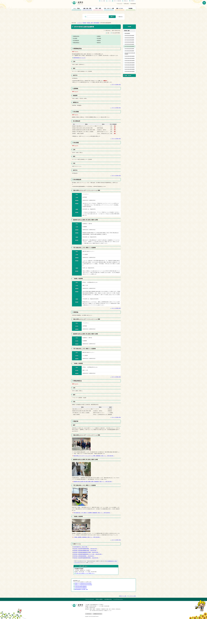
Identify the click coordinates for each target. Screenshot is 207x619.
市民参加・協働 (90, 22)
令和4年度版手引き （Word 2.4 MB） (81, 546)
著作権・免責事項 (99, 599)
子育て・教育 (98, 8)
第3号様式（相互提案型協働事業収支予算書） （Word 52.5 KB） (86, 552)
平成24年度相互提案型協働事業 (129, 69)
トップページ (79, 22)
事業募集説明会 (76, 36)
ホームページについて (90, 599)
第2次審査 (99, 38)
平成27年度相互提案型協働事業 (129, 62)
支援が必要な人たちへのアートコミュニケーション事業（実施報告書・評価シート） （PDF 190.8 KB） (94, 455)
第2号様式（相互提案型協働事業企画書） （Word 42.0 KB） (85, 550)
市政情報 (130, 8)
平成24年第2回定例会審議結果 (81, 587)
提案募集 (99, 36)
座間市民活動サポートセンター (80, 57)
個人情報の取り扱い (108, 599)
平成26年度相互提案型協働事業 (129, 64)
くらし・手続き (76, 8)
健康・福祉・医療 (87, 8)
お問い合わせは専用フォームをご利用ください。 (85, 573)
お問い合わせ (126, 3)
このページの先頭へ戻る (116, 84)
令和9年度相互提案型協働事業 (129, 35)
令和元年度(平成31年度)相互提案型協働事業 (130, 53)
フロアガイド (89, 613)
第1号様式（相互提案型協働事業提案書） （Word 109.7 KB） (85, 548)
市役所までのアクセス (98, 613)
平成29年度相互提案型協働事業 (129, 58)
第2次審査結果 (76, 40)
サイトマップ (119, 3)
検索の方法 (120, 16)
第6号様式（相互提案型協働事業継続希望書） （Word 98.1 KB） (86, 557)
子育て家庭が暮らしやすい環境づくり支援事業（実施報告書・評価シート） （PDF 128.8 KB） (92, 512)
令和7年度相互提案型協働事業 (129, 39)
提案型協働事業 (96, 22)
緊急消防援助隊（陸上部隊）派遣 (81, 589)
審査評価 (99, 42)
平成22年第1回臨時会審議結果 (81, 586)
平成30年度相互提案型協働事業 (129, 56)
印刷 (108, 32)
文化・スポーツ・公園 (109, 8)
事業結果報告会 (76, 42)
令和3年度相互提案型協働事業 (129, 48)
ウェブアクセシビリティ (118, 599)
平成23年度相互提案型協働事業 (129, 71)
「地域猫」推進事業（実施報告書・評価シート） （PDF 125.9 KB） (87, 537)
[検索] (204, 3)
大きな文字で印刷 (116, 32)
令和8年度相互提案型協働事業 (129, 37)
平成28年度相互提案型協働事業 (129, 60)
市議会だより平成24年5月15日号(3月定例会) (83, 584)
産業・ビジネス (119, 8)
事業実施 (99, 40)
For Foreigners (133, 3)
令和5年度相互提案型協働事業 (129, 44)
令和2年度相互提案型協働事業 (129, 50)
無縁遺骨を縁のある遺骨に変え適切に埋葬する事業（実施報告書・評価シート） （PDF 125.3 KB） (93, 481)
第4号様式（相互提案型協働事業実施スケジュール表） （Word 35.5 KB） (88, 554)
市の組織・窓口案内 (127, 75)
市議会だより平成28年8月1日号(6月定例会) (83, 583)
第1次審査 (75, 38)
